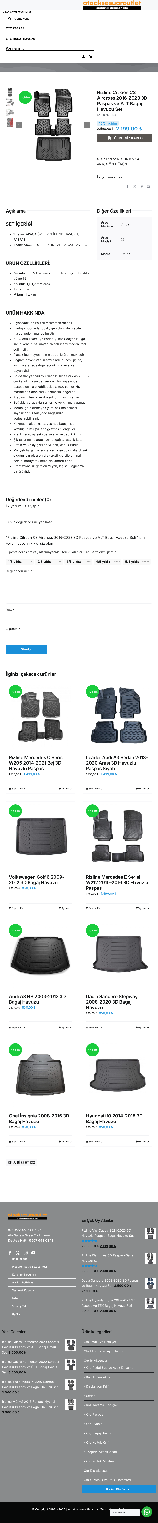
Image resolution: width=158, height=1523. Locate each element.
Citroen (125, 224)
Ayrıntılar (67, 788)
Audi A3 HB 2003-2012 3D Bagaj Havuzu (37, 999)
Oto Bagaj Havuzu (99, 1433)
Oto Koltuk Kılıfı (97, 1442)
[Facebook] (127, 186)
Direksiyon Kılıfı (98, 1386)
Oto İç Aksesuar (96, 1360)
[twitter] (18, 1253)
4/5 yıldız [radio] (103, 562)
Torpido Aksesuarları (101, 1452)
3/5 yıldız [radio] (74, 562)
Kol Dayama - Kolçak (102, 1405)
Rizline (125, 254)
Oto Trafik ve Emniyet (100, 1342)
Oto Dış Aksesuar (97, 1471)
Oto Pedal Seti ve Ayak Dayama (110, 1368)
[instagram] (26, 1253)
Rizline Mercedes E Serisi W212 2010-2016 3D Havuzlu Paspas (117, 882)
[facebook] (10, 1253)
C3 (122, 239)
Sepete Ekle (18, 788)
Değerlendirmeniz (20, 571)
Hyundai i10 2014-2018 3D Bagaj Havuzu (114, 1118)
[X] (134, 186)
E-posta (13, 629)
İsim (10, 610)
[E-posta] (148, 186)
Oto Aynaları (95, 1424)
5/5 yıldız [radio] (132, 562)
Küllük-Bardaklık (98, 1377)
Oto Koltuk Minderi (100, 1461)
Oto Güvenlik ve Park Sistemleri (107, 1480)
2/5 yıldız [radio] (44, 562)
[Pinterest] (141, 186)
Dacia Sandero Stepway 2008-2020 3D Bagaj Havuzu (112, 1002)
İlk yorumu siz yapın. (112, 177)
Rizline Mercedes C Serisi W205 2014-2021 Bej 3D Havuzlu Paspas (36, 763)
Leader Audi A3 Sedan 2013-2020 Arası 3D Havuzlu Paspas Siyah (117, 763)
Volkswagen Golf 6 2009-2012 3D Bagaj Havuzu (36, 879)
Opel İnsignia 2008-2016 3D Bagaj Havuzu (39, 1118)
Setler (90, 1396)
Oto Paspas (94, 1414)
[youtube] (33, 1253)
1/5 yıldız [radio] (15, 562)
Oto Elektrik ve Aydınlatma (103, 1351)
